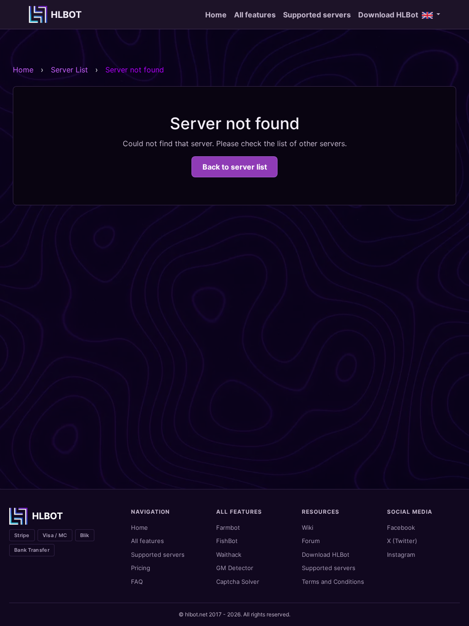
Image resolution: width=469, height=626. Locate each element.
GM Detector (234, 567)
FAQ (137, 581)
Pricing (140, 567)
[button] (431, 14)
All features (255, 14)
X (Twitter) (402, 540)
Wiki (307, 527)
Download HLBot (388, 14)
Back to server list (234, 166)
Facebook (401, 527)
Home (216, 14)
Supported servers (317, 14)
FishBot (227, 540)
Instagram (401, 554)
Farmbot (228, 527)
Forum (311, 540)
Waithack (228, 554)
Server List (69, 69)
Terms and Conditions (333, 581)
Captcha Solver (237, 581)
